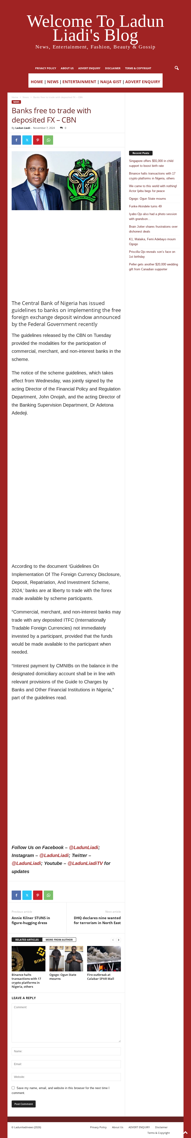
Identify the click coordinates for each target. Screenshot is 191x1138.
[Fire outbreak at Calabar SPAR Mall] (104, 958)
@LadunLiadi (83, 847)
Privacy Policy (45, 68)
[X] (27, 140)
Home (15, 97)
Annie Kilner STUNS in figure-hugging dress (31, 920)
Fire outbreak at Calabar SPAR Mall (100, 977)
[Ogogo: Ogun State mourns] (66, 958)
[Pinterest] (37, 140)
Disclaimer (112, 68)
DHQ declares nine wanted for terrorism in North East (97, 920)
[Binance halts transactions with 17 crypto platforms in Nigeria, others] (28, 958)
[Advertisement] (66, 222)
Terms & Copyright (138, 68)
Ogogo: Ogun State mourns (62, 977)
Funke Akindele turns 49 (145, 206)
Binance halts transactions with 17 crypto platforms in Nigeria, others (26, 981)
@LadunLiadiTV (85, 863)
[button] (176, 68)
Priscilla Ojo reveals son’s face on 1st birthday (152, 254)
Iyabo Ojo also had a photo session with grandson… (153, 216)
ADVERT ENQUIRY (89, 68)
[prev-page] (113, 939)
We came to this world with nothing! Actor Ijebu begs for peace (153, 188)
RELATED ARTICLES (27, 939)
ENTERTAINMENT (79, 81)
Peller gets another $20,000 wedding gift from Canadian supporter (153, 267)
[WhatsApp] (48, 140)
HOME (37, 81)
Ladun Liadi (22, 128)
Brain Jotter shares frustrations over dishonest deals (153, 229)
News (26, 97)
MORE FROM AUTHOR (59, 939)
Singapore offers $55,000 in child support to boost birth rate (151, 163)
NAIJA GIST (110, 81)
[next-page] (118, 939)
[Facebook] (16, 140)
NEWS (52, 81)
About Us (67, 68)
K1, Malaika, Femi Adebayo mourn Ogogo (152, 241)
